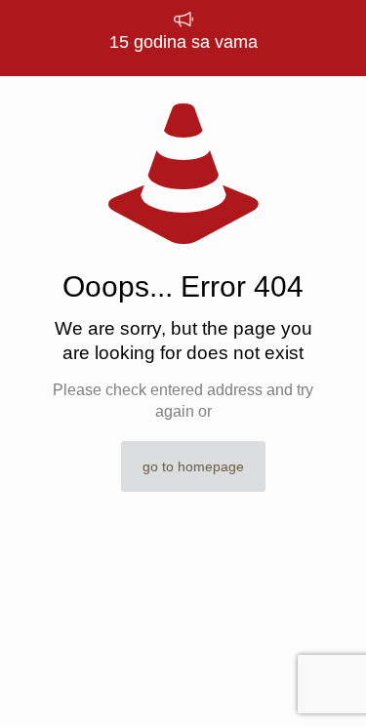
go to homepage (193, 466)
